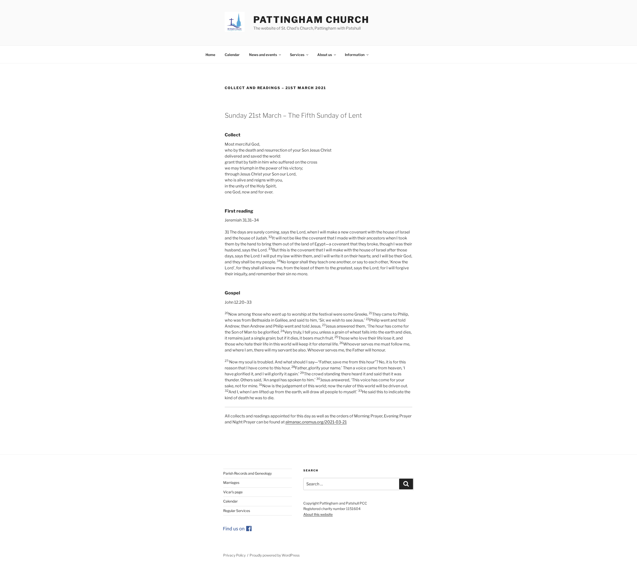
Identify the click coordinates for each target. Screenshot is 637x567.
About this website (318, 514)
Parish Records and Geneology (247, 473)
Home (210, 55)
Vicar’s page (233, 492)
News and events (263, 55)
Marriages (231, 482)
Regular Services (236, 511)
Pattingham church (311, 19)
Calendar (232, 55)
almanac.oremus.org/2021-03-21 (316, 422)
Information (355, 55)
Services (297, 55)
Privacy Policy (234, 555)
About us (324, 55)
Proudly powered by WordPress (275, 555)
